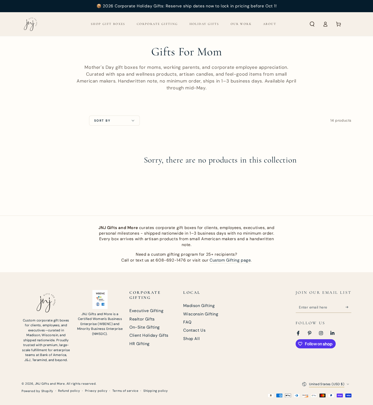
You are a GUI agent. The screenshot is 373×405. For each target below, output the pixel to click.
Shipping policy (155, 391)
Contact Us (194, 330)
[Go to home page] (30, 24)
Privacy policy (96, 391)
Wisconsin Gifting (200, 314)
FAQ (187, 322)
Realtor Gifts (142, 319)
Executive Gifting (146, 310)
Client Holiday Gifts (148, 335)
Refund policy (69, 391)
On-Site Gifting (144, 327)
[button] (312, 24)
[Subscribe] (348, 307)
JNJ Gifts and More (50, 384)
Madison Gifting (199, 305)
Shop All (191, 338)
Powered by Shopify (37, 391)
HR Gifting (139, 343)
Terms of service (125, 391)
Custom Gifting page (230, 260)
